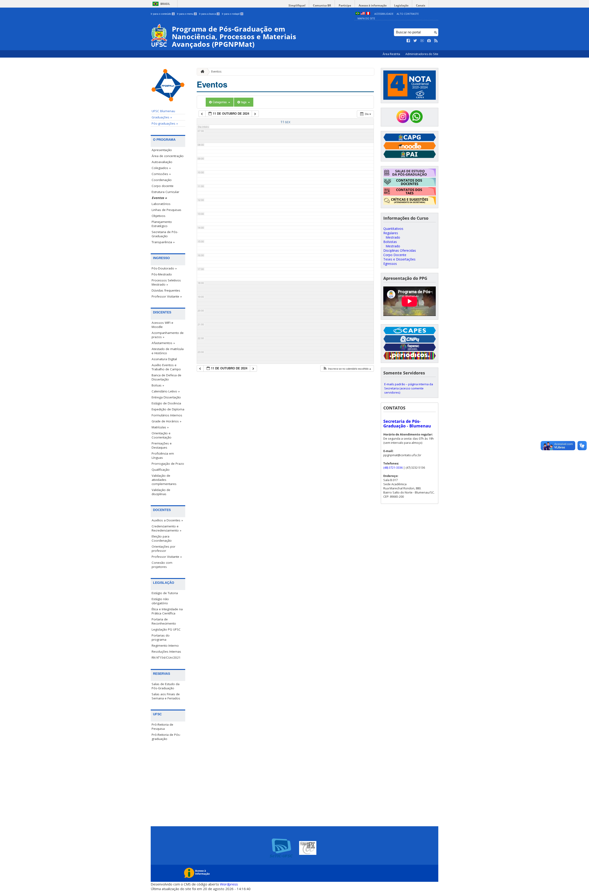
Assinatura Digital (164, 359)
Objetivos (158, 216)
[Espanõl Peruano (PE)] (368, 13)
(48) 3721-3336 (393, 467)
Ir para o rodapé (232, 13)
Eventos (216, 71)
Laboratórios (161, 204)
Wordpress (229, 884)
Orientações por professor (163, 548)
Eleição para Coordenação (162, 538)
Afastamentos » (163, 343)
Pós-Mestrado (162, 274)
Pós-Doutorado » (164, 268)
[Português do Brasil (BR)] (357, 13)
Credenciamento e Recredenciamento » (166, 528)
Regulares (390, 233)
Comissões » (161, 174)
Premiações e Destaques (162, 445)
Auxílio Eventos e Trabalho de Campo (166, 367)
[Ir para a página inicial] (201, 71)
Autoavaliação (162, 162)
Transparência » (163, 242)
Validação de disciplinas (161, 492)
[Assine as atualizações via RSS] (436, 41)
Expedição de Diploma (168, 409)
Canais (420, 5)
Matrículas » (160, 427)
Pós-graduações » (165, 123)
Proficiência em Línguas (163, 455)
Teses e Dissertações (399, 259)
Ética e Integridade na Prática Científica (167, 611)
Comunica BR (322, 5)
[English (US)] (363, 13)
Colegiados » (161, 168)
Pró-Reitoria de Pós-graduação (166, 737)
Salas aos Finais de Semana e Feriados (166, 696)
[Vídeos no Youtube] (422, 41)
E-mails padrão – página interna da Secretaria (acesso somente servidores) (408, 388)
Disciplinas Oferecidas (399, 250)
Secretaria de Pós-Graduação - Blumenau (407, 423)
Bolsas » (158, 385)
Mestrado (393, 237)
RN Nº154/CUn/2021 (166, 657)
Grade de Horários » (166, 421)
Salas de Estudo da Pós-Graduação (165, 686)
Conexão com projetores (162, 565)
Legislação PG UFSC (166, 629)
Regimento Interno (165, 645)
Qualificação (161, 469)
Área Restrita (392, 54)
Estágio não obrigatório (160, 601)
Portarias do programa (161, 637)
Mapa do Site (366, 18)
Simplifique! (297, 5)
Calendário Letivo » (166, 391)
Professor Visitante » (167, 296)
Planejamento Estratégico (162, 224)
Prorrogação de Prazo (168, 464)
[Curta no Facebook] (408, 41)
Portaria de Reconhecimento (164, 621)
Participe (345, 5)
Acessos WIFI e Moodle (162, 325)
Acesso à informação (373, 5)
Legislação (401, 5)
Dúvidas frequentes (166, 290)
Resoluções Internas (166, 651)
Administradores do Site (421, 54)
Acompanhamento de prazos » (168, 335)
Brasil (165, 4)
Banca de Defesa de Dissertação (166, 377)
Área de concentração (168, 156)
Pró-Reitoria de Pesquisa (162, 726)
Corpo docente (162, 186)
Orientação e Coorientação (161, 435)
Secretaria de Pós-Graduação (165, 234)
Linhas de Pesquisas (166, 210)
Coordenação (162, 180)
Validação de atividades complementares (164, 479)
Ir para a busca (209, 13)
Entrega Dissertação (166, 397)
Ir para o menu (186, 13)
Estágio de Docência (166, 403)
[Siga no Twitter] (415, 41)
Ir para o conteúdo (162, 13)
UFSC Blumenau (163, 111)
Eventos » (159, 198)
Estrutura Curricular (165, 192)
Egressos (390, 263)
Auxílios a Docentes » (167, 520)
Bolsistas (390, 242)
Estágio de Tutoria (165, 593)
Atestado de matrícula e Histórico (168, 351)
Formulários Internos (167, 415)
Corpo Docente (394, 255)
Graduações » (162, 117)
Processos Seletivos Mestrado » (166, 282)
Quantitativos (393, 228)
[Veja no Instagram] (429, 41)
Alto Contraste (408, 13)
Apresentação (162, 150)
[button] (346, 368)
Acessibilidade (383, 13)
